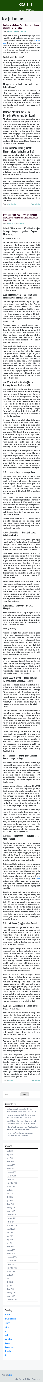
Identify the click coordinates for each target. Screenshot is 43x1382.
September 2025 (12, 1183)
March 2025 (10, 1204)
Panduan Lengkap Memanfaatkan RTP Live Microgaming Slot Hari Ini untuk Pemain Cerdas (21, 1110)
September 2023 (12, 1268)
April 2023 (10, 1285)
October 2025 (11, 1179)
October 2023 (11, 1264)
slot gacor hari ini (10, 1319)
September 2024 (12, 1225)
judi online (37, 204)
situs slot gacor (9, 1347)
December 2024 (12, 1214)
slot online (8, 1351)
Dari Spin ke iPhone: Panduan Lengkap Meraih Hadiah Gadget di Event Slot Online (20, 1134)
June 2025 (10, 1193)
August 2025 (11, 1186)
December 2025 (11, 1172)
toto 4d (7, 1331)
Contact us (26, 1379)
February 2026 (11, 1165)
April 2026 (10, 1158)
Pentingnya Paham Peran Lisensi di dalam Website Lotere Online (21, 26)
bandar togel (8, 1339)
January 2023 (11, 1296)
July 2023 (10, 1275)
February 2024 (11, 1250)
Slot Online (10, 1080)
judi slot (7, 1315)
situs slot (7, 1343)
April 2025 (10, 1200)
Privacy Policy (36, 1379)
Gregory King (23, 31)
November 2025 (11, 1176)
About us (18, 1379)
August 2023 (11, 1271)
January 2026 (11, 1168)
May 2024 (10, 1239)
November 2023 (11, 1261)
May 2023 (10, 1282)
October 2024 (11, 1222)
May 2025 (10, 1197)
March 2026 (10, 1161)
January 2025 (11, 1211)
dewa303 (7, 1323)
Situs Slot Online (12, 204)
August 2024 (11, 1229)
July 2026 (10, 1151)
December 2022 (11, 1299)
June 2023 (10, 1278)
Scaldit (25, 4)
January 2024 (11, 1253)
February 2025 (11, 1207)
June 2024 (10, 1236)
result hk (7, 1335)
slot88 (38, 878)
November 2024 (11, 1218)
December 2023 (11, 1257)
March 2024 (10, 1246)
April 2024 (10, 1243)
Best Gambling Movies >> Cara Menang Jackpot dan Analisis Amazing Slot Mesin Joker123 (20, 217)
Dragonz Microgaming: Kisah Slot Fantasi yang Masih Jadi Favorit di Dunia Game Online (21, 1116)
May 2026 (10, 1154)
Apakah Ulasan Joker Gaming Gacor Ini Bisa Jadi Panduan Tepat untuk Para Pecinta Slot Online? (21, 1122)
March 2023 (10, 1289)
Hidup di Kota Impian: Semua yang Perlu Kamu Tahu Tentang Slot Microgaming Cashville (22, 1128)
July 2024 (10, 1232)
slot (6, 1355)
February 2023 (11, 1292)
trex (10, 1375)
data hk (7, 1327)
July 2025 (10, 1190)
